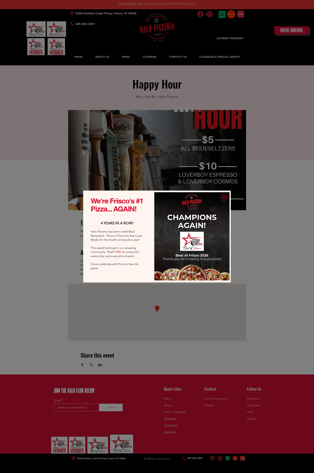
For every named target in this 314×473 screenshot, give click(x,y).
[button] (224, 197)
